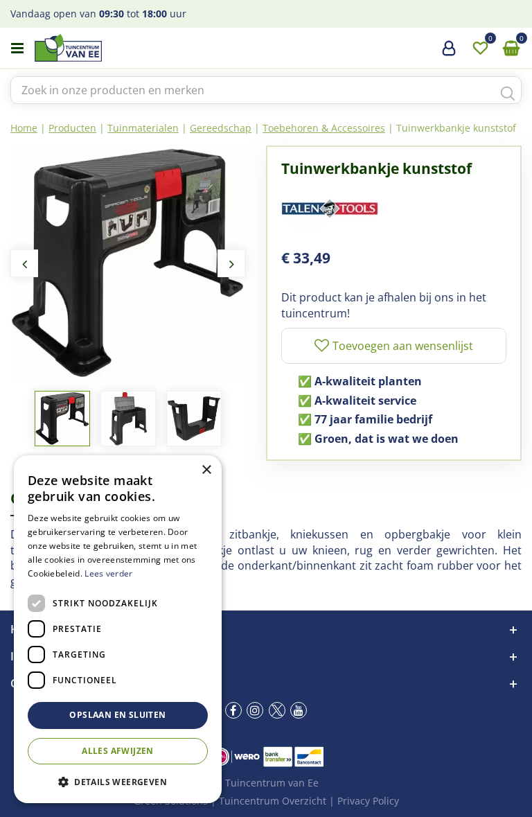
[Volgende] (231, 263)
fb (233, 710)
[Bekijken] (511, 48)
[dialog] (118, 629)
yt (298, 710)
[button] (118, 781)
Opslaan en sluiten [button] (117, 715)
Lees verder (108, 573)
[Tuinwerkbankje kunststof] (127, 263)
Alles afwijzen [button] (118, 751)
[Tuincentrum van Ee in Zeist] (110, 48)
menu (17, 48)
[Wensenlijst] (480, 48)
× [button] (206, 470)
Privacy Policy (368, 800)
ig (255, 710)
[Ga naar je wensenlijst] (480, 48)
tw (277, 710)
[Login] (448, 53)
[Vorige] (24, 263)
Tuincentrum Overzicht (272, 800)
